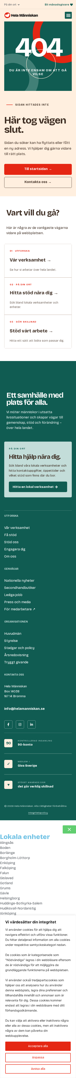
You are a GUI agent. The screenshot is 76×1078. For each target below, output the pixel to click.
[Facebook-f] (8, 724)
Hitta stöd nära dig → (34, 293)
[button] (68, 15)
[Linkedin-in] (31, 724)
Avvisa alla (38, 1069)
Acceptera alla (38, 1046)
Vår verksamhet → (30, 260)
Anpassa (38, 1057)
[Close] (71, 918)
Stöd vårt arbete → (31, 331)
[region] (38, 996)
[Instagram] (20, 724)
